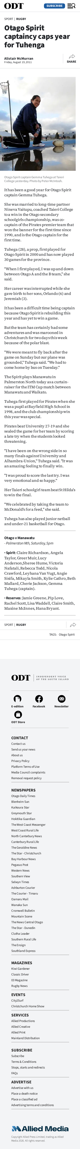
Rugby (21, 19)
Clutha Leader (20, 933)
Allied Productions (23, 1021)
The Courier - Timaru (24, 893)
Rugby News (19, 986)
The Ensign (18, 945)
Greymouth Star (21, 813)
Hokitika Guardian (23, 819)
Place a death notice (24, 1093)
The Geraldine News (24, 847)
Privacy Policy (20, 761)
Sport (8, 19)
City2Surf (17, 1000)
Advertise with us (22, 1088)
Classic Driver (20, 974)
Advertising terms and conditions (32, 1105)
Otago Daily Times (23, 796)
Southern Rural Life (23, 939)
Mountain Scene (21, 916)
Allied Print (18, 1032)
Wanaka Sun (19, 905)
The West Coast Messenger (28, 825)
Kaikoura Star (20, 807)
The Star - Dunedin (23, 928)
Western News (20, 870)
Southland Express (23, 951)
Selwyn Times (20, 882)
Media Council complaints (28, 772)
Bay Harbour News (23, 859)
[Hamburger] (71, 6)
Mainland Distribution (25, 1038)
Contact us (18, 744)
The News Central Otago (27, 922)
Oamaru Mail (19, 899)
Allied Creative (20, 1027)
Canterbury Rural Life (25, 842)
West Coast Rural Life (25, 830)
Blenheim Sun (20, 802)
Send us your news (23, 749)
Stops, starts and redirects (28, 1067)
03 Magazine (19, 980)
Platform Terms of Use (25, 767)
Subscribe (55, 6)
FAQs (14, 1073)
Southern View (20, 876)
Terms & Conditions (23, 1062)
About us (17, 755)
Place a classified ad (24, 1099)
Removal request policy (26, 778)
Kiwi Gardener (20, 969)
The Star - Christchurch (26, 853)
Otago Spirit (67, 634)
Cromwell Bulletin (23, 911)
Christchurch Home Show (27, 1006)
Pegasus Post (19, 865)
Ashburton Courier (23, 888)
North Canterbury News (26, 836)
